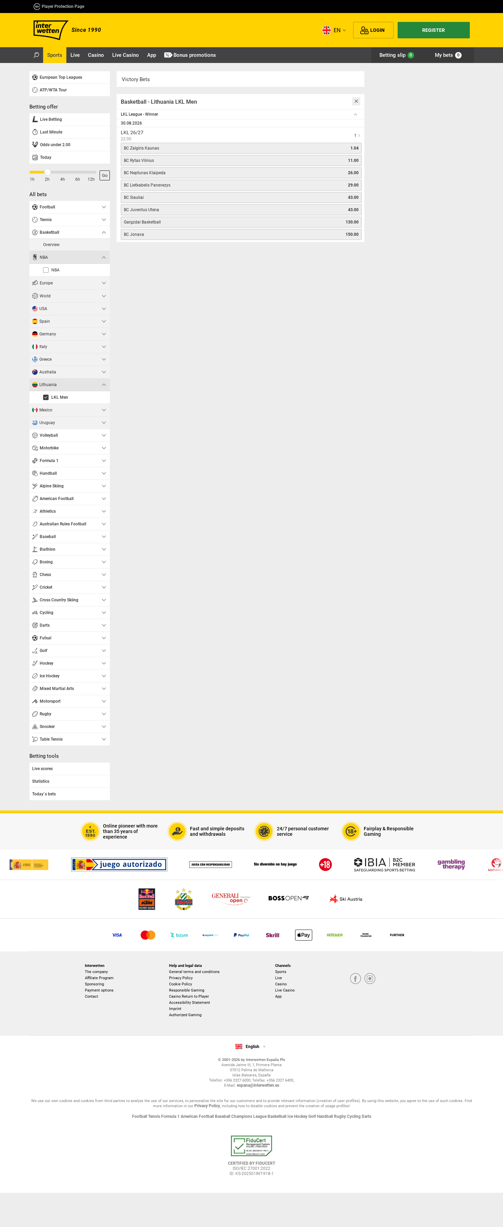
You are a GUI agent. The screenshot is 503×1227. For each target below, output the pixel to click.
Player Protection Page (63, 6)
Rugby (340, 1116)
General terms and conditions (194, 972)
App (278, 996)
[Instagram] (369, 979)
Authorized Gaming (185, 1015)
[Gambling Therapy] (451, 864)
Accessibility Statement (189, 1002)
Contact (91, 996)
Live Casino (285, 990)
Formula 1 (171, 1116)
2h (47, 179)
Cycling (354, 1116)
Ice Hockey (297, 1116)
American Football (198, 1116)
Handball (325, 1116)
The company (96, 972)
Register (433, 30)
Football (140, 1116)
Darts (366, 1116)
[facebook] (355, 979)
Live (278, 978)
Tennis (154, 1116)
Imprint (175, 1009)
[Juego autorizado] (119, 864)
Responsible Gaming (186, 990)
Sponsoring (94, 984)
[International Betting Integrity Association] (384, 864)
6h (77, 179)
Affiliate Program (99, 978)
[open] (251, 1158)
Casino (281, 984)
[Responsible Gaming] (325, 864)
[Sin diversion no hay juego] (275, 864)
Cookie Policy (180, 984)
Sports (280, 972)
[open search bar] (36, 55)
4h (62, 179)
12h (91, 179)
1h (32, 179)
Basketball (277, 1116)
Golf (312, 1116)
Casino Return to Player (189, 996)
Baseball (223, 1116)
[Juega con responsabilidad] (210, 864)
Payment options (99, 990)
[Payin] (303, 935)
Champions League (249, 1116)
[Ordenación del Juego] (28, 864)
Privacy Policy (181, 978)
